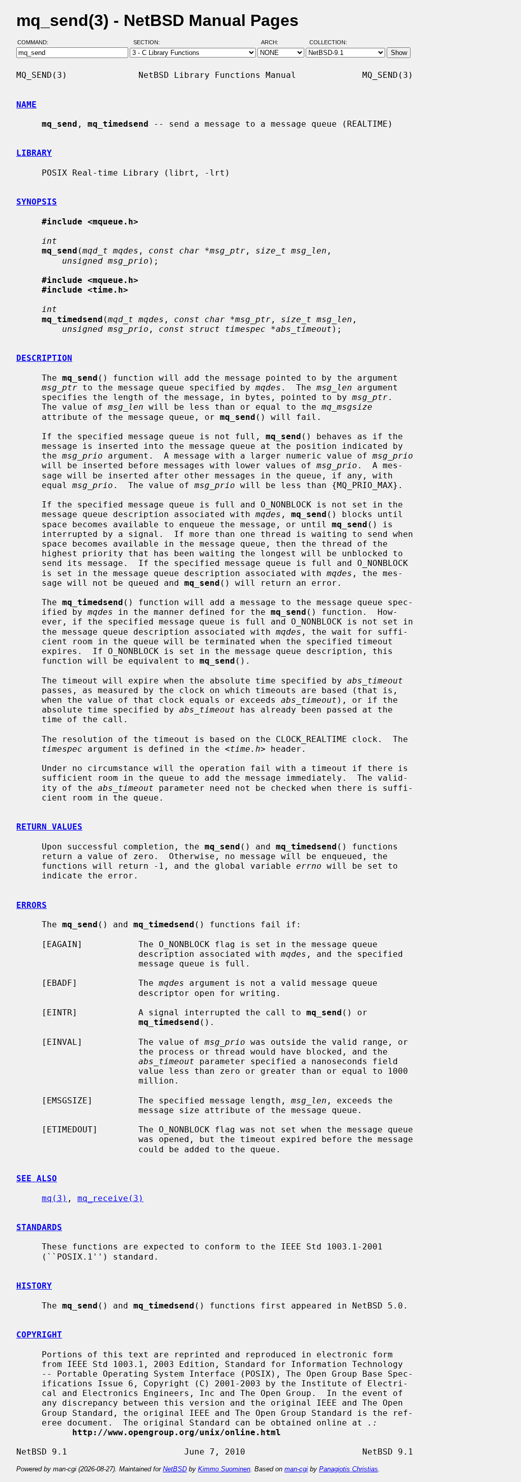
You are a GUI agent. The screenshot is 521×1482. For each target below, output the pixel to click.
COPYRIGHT (39, 1335)
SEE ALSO (36, 1178)
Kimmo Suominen (224, 1469)
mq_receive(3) (110, 1198)
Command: (35, 42)
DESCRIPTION (44, 358)
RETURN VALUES (49, 827)
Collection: (328, 42)
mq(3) (54, 1198)
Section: (148, 42)
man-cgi (296, 1469)
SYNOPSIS (36, 202)
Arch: (274, 42)
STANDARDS (39, 1227)
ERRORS (31, 905)
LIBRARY (34, 153)
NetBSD (175, 1469)
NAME (26, 104)
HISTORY (34, 1286)
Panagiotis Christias (348, 1469)
